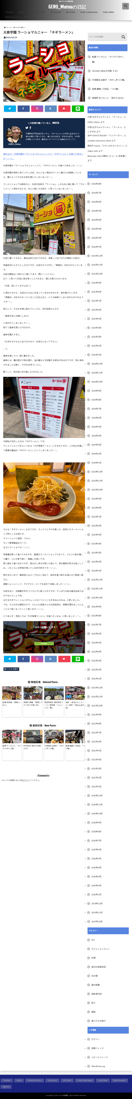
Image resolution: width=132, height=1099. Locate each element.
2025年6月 (96, 310)
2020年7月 (96, 841)
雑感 (93, 1012)
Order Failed (108, 12)
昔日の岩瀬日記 (98, 967)
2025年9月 (96, 283)
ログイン (24, 780)
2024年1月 (96, 463)
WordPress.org (98, 1066)
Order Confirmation (89, 12)
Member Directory (37, 12)
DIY (93, 940)
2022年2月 (96, 670)
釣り (93, 1003)
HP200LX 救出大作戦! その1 (32, 747)
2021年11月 (96, 697)
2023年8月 (96, 508)
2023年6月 (96, 526)
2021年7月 (96, 733)
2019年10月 (96, 922)
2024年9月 (96, 391)
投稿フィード (97, 1048)
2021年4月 (96, 760)
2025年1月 (96, 355)
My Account (56, 12)
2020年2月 (96, 886)
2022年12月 (96, 580)
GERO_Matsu (14, 144)
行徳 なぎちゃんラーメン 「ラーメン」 (105, 117)
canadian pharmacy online (99, 141)
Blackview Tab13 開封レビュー (102, 156)
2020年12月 (96, 796)
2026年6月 (96, 202)
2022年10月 (96, 598)
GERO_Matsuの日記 (67, 6)
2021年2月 (96, 778)
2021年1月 (96, 787)
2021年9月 (96, 715)
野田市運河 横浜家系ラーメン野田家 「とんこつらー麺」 (53, 705)
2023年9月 (96, 499)
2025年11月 (96, 265)
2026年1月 (96, 247)
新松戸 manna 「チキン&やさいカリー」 (106, 146)
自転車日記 (96, 994)
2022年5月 (96, 643)
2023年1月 (96, 571)
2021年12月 (96, 688)
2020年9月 (96, 823)
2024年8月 (96, 400)
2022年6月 (96, 634)
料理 (93, 958)
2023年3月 (96, 553)
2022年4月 (96, 652)
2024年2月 (96, 454)
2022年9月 (96, 607)
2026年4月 (96, 220)
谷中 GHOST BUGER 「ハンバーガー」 (106, 136)
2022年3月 (96, 661)
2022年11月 (96, 589)
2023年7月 (96, 517)
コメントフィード (99, 1057)
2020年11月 (96, 805)
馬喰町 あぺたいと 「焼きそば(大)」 (108, 98)
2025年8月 (96, 292)
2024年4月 (96, 436)
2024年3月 (96, 445)
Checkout (9, 12)
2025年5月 (96, 319)
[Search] (123, 37)
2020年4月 (96, 868)
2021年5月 (96, 751)
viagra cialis (93, 151)
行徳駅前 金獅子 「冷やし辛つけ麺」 (54, 747)
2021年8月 (96, 724)
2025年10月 (96, 274)
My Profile (70, 12)
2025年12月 (96, 256)
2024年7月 (96, 409)
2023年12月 (96, 472)
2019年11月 (96, 913)
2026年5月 (96, 211)
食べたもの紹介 (11, 669)
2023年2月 (96, 562)
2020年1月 (96, 895)
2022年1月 (96, 679)
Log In (21, 12)
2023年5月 (96, 535)
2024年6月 (96, 418)
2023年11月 (96, 481)
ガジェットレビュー (100, 949)
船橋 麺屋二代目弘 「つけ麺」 (75, 747)
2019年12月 (96, 904)
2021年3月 (96, 769)
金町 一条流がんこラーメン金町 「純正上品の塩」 (75, 705)
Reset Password (12, 17)
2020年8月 (96, 832)
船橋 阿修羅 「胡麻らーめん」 (12, 704)
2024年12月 (96, 364)
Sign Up (27, 17)
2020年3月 (96, 877)
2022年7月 (96, 625)
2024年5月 (96, 427)
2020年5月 (96, 859)
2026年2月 (96, 238)
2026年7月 (96, 193)
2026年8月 (96, 184)
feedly (44, 643)
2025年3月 (96, 337)
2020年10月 (96, 814)
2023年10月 (96, 490)
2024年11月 (96, 373)
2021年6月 (96, 742)
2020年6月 (96, 850)
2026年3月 (96, 229)
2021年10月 (96, 706)
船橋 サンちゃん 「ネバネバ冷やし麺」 (12, 747)
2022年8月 (96, 616)
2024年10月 (96, 382)
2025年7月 (96, 301)
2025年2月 (96, 346)
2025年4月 (96, 328)
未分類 (94, 976)
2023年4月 (96, 544)
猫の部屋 (95, 985)
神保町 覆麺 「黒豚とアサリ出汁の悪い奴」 (33, 704)
